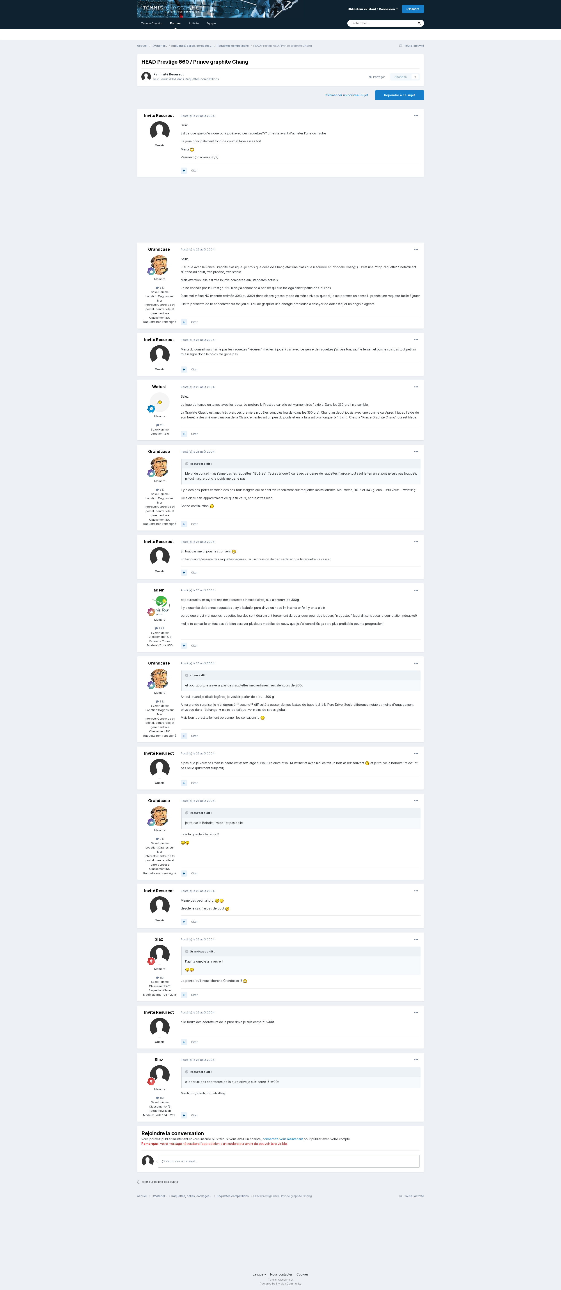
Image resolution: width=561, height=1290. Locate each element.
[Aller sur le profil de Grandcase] (160, 265)
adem (159, 590)
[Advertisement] (216, 212)
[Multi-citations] (184, 171)
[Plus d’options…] (416, 115)
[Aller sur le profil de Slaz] (160, 955)
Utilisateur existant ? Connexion (372, 9)
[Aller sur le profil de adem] (160, 605)
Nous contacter (281, 1274)
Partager (378, 77)
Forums (175, 23)
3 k (161, 287)
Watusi (159, 386)
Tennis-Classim (151, 23)
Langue (258, 1274)
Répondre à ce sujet (399, 95)
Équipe (211, 23)
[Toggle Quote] (187, 463)
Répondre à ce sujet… (181, 1161)
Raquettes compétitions (202, 79)
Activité (194, 23)
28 (161, 425)
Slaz (159, 939)
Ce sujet (403, 23)
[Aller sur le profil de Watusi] (160, 402)
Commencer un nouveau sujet (346, 95)
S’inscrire (413, 9)
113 (161, 977)
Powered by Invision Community (280, 1283)
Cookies (302, 1274)
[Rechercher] (419, 23)
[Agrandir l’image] (192, 149)
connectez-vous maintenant (283, 1139)
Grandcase (159, 249)
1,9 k (161, 628)
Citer (194, 170)
